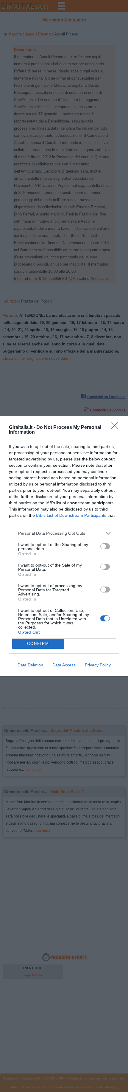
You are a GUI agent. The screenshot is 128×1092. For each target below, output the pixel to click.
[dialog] (64, 546)
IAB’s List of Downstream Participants (71, 515)
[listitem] (64, 533)
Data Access (64, 665)
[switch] (105, 546)
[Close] (116, 427)
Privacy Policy (98, 665)
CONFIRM (38, 643)
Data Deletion (30, 665)
